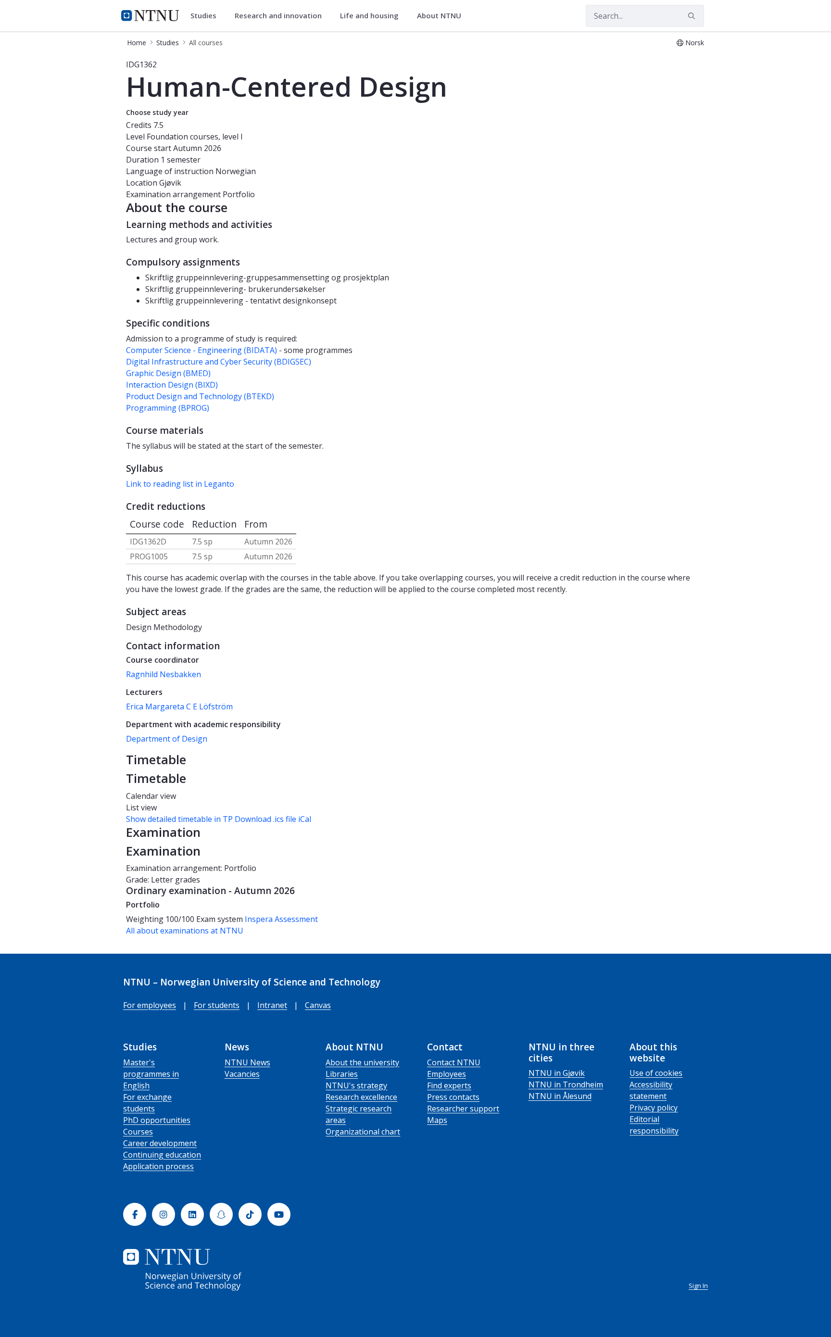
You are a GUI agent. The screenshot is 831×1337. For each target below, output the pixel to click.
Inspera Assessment (281, 919)
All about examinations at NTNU (184, 930)
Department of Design (166, 738)
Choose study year (157, 112)
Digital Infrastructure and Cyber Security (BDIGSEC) (218, 361)
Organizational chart (363, 1131)
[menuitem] (207, 15)
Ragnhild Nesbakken (163, 674)
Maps (437, 1120)
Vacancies (242, 1074)
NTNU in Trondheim (566, 1084)
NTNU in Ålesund (560, 1096)
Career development (160, 1143)
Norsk (694, 42)
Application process (158, 1166)
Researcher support (463, 1108)
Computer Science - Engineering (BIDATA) (201, 350)
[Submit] (693, 15)
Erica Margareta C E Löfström (179, 706)
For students (216, 1005)
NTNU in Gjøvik (557, 1073)
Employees (446, 1074)
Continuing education (162, 1154)
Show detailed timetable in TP (179, 819)
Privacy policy (654, 1107)
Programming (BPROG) (167, 408)
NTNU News (247, 1062)
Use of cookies (656, 1073)
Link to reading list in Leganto (180, 484)
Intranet (272, 1005)
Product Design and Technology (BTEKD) (200, 396)
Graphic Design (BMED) (168, 373)
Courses (138, 1131)
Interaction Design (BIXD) (172, 384)
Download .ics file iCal (273, 819)
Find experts (449, 1085)
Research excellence (361, 1097)
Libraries (342, 1074)
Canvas (318, 1005)
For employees (149, 1005)
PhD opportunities (156, 1120)
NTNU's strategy (356, 1085)
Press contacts (453, 1097)
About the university (362, 1062)
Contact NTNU (453, 1062)
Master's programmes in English (151, 1074)
